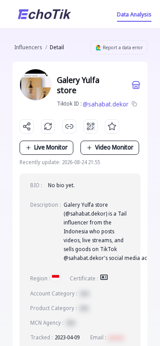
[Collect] (112, 126)
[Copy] (134, 104)
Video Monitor (114, 147)
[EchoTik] (44, 14)
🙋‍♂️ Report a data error (119, 47)
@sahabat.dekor (105, 104)
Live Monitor (51, 147)
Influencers (28, 47)
